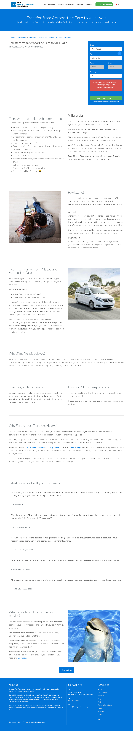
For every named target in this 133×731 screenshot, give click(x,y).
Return (110, 63)
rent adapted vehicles (37, 705)
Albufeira (32, 37)
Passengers (94, 72)
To (91, 54)
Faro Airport (22, 37)
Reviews (80, 4)
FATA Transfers (27, 722)
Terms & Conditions (105, 705)
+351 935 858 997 (105, 4)
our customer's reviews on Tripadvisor (42, 447)
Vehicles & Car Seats (66, 4)
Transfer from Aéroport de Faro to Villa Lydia (54, 37)
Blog (99, 699)
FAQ (99, 702)
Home (12, 37)
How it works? (49, 4)
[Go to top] (99, 719)
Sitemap (101, 711)
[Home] (23, 4)
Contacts (89, 4)
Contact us (22, 657)
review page (75, 447)
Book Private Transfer (105, 98)
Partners (101, 708)
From (92, 45)
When (92, 63)
